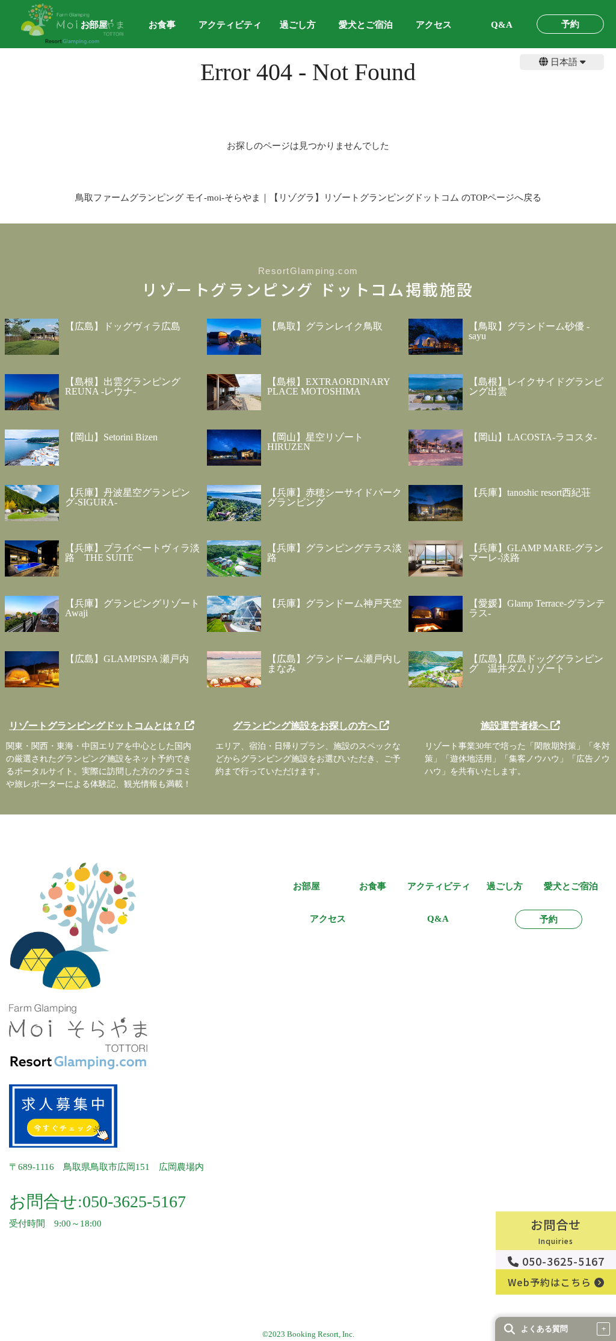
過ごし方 (298, 25)
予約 (570, 24)
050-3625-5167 (562, 1261)
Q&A (502, 25)
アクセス (434, 25)
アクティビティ (230, 25)
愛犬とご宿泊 (366, 25)
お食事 (162, 25)
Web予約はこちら (551, 1282)
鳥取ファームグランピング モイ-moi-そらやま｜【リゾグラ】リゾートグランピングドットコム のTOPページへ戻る (308, 197)
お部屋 (306, 886)
